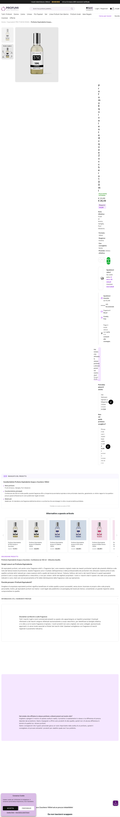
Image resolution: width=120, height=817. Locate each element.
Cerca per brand (105, 16)
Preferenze (26, 808)
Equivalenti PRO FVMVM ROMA (18, 22)
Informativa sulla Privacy (22, 812)
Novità (117, 16)
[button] (3, 535)
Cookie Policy (11, 812)
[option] (7, 35)
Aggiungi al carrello (108, 260)
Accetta (10, 808)
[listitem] (15, 535)
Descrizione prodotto (9, 556)
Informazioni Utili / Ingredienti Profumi (16, 599)
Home (3, 22)
